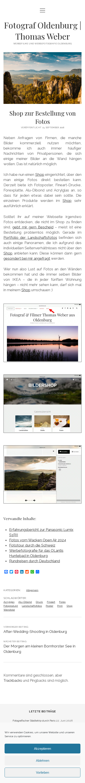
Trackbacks (12, 680)
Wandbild (9, 609)
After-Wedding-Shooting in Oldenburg (35, 631)
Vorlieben (42, 772)
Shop (39, 174)
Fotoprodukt (10, 605)
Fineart (51, 601)
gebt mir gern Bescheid (32, 227)
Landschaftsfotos (32, 605)
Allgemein (32, 590)
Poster (49, 605)
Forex (62, 601)
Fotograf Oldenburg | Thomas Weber (42, 31)
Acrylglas (8, 601)
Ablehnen (42, 760)
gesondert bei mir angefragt (26, 258)
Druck (39, 601)
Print (60, 605)
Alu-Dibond (25, 601)
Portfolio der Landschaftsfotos (30, 237)
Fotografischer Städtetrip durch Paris (34, 720)
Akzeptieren (42, 748)
